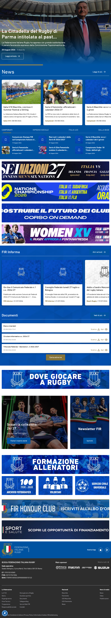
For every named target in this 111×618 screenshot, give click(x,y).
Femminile (65, 596)
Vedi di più (98, 315)
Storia (4, 596)
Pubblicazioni (104, 598)
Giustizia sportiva (25, 596)
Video (101, 596)
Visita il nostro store (18, 441)
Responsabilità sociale (9, 607)
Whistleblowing (53, 615)
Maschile (65, 593)
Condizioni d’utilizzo (16, 615)
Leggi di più (97, 72)
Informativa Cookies (40, 615)
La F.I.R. (4, 593)
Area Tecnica (6, 601)
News (63, 604)
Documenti (23, 598)
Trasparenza (6, 604)
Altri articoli (97, 252)
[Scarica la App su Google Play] (107, 550)
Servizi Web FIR (25, 604)
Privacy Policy (28, 615)
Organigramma (7, 598)
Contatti (22, 607)
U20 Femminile (67, 601)
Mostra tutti (102, 562)
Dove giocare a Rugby (27, 593)
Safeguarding (24, 601)
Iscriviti (90, 441)
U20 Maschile (66, 598)
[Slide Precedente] (3, 25)
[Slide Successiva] (8, 25)
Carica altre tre (55, 357)
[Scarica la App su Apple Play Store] (100, 550)
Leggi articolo (11, 56)
